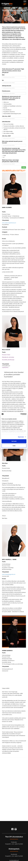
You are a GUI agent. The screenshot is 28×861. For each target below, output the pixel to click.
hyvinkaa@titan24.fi (14, 860)
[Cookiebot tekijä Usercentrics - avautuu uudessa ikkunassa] (20, 414)
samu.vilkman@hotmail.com (9, 222)
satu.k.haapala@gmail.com (8, 574)
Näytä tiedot (21, 436)
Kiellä (14, 445)
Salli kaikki (14, 441)
